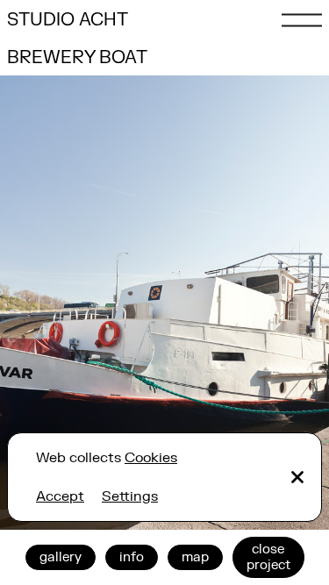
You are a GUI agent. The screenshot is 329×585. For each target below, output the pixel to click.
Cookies (151, 458)
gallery (60, 557)
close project (268, 557)
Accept (60, 496)
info (131, 557)
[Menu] (302, 20)
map (195, 557)
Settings (130, 496)
